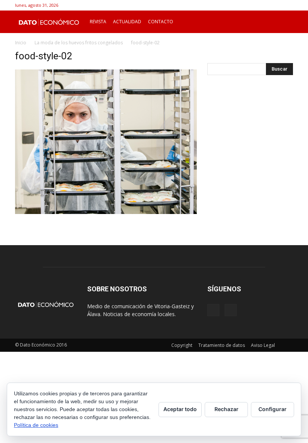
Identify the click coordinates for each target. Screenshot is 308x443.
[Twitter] (287, 5)
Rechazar (226, 409)
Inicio (20, 42)
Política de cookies (36, 425)
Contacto (160, 21)
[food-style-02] (106, 212)
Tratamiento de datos (221, 345)
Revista (98, 21)
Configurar (272, 409)
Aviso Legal (263, 345)
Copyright (181, 345)
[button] (284, 22)
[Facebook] (275, 5)
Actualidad (127, 21)
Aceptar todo (180, 409)
